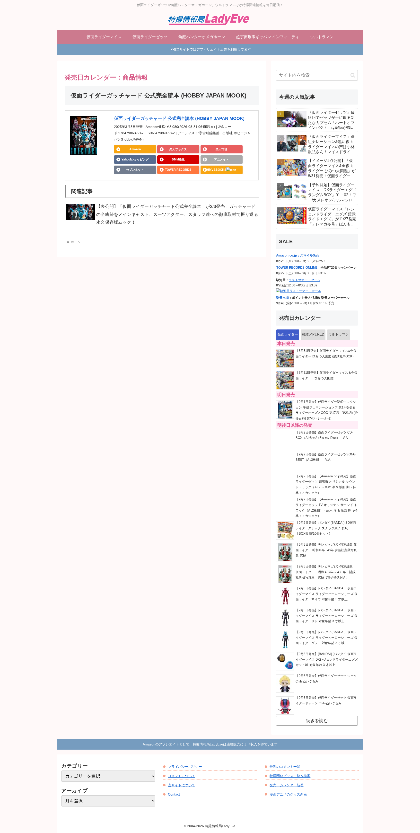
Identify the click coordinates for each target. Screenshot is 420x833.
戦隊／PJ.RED (313, 334)
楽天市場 (221, 149)
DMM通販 (178, 159)
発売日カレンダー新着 (287, 785)
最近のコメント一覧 (285, 767)
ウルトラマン (338, 334)
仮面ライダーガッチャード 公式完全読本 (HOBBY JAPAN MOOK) (179, 118)
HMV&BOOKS (216, 169)
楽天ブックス (178, 149)
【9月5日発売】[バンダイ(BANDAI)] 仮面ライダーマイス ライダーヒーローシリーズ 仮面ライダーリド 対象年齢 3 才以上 (327, 616)
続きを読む (317, 720)
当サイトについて (181, 785)
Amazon (135, 149)
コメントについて (181, 776)
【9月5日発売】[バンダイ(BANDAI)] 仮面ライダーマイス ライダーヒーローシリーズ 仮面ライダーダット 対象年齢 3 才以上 (327, 637)
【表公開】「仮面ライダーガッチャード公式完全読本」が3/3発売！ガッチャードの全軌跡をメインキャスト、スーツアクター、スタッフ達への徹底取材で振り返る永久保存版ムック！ (177, 214)
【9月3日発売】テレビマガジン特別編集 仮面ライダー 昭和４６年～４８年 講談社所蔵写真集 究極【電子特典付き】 (326, 572)
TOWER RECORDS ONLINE (296, 267)
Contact (174, 794)
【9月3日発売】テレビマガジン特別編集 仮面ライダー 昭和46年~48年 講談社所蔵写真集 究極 (326, 550)
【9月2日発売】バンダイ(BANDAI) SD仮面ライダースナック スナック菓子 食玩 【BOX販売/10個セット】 (326, 528)
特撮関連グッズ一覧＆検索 (290, 776)
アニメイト (221, 159)
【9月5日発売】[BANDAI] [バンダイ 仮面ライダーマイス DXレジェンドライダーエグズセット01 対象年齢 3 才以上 (327, 659)
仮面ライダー (288, 334)
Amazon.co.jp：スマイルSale (297, 255)
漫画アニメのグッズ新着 (288, 794)
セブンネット (135, 169)
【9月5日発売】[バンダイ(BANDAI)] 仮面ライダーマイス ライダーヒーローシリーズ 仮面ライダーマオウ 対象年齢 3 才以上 (327, 594)
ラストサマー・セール (304, 280)
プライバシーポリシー (185, 767)
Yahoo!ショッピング (135, 159)
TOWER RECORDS (178, 169)
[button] (353, 75)
